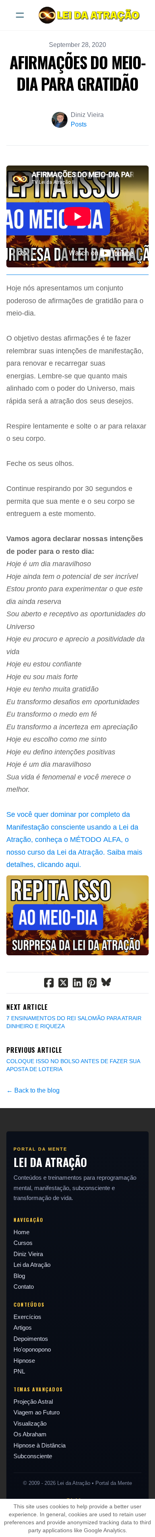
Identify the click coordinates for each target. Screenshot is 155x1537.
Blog (19, 1275)
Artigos (23, 1327)
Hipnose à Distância (40, 1445)
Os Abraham (30, 1434)
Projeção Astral (33, 1401)
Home (21, 1232)
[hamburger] (20, 15)
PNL (19, 1371)
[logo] (87, 15)
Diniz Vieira (28, 1254)
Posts (79, 124)
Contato (24, 1286)
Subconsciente (33, 1456)
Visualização (30, 1423)
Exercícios (27, 1316)
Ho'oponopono (32, 1349)
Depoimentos (31, 1338)
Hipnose (24, 1360)
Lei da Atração (32, 1264)
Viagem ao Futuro (37, 1412)
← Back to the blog (33, 1090)
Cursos (23, 1242)
